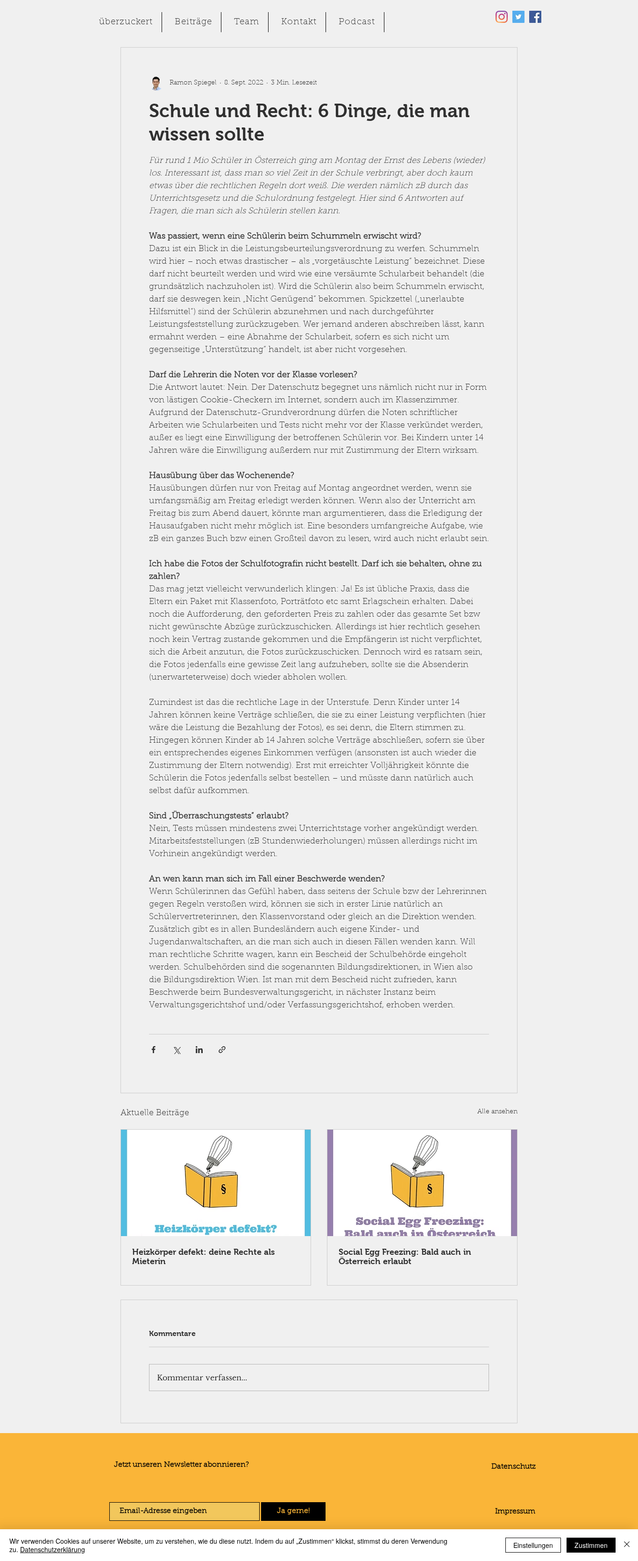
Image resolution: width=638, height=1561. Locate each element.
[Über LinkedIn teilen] (199, 1049)
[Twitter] (518, 17)
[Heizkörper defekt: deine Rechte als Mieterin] (216, 1183)
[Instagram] (502, 17)
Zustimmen (591, 1545)
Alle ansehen (497, 1112)
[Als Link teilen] (222, 1049)
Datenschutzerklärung (52, 1549)
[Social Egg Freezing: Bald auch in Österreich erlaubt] (422, 1183)
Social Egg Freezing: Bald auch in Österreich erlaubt (405, 1256)
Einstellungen (533, 1545)
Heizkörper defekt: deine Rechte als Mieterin (203, 1256)
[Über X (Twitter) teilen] (176, 1049)
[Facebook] (535, 17)
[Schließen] (626, 1545)
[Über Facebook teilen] (153, 1049)
